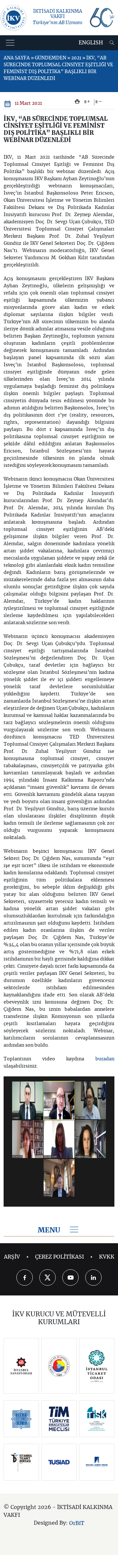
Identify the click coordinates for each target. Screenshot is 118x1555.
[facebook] (24, 1277)
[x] (47, 1277)
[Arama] (111, 42)
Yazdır (77, 101)
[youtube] (70, 1277)
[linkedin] (93, 1277)
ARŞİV (12, 1257)
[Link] (21, 1365)
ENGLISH (91, 42)
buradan (104, 1059)
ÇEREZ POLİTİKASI (59, 1257)
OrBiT (76, 1523)
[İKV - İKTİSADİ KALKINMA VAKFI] (13, 17)
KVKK (106, 1257)
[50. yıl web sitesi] (101, 17)
